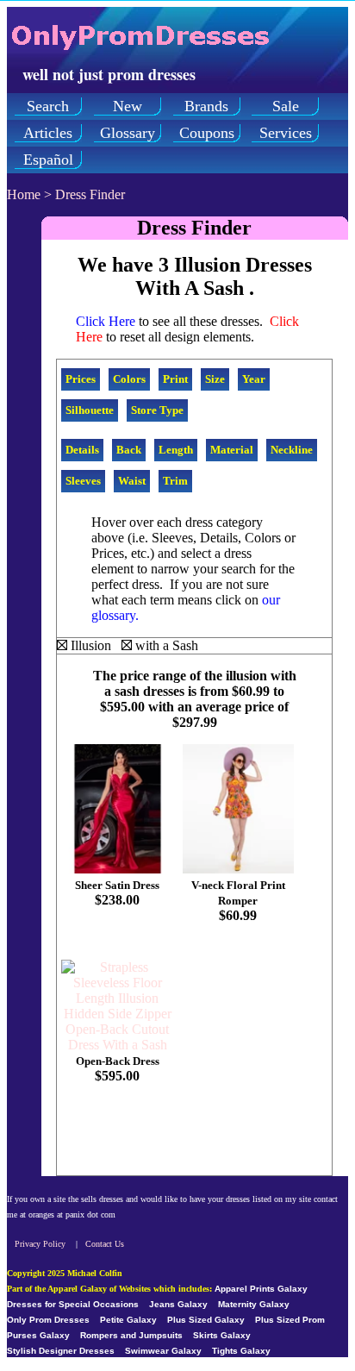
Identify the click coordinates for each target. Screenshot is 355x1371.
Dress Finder (90, 194)
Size (215, 378)
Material (231, 449)
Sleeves (83, 480)
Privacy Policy (40, 1244)
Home (23, 194)
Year (253, 378)
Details (82, 449)
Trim (175, 480)
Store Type (157, 410)
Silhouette (89, 410)
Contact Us (104, 1244)
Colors (129, 378)
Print (175, 378)
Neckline (292, 449)
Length (176, 449)
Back (128, 449)
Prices (80, 378)
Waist (132, 480)
